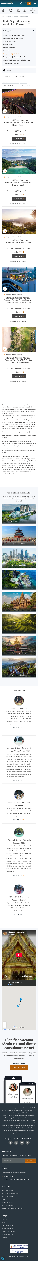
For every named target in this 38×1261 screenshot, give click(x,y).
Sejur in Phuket (8, 44)
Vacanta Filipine (19, 587)
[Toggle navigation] (35, 3)
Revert (5, 111)
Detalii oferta (18, 138)
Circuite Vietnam (19, 675)
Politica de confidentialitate (10, 1193)
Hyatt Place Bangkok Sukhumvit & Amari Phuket (18, 241)
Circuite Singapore (19, 521)
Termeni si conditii (7, 1190)
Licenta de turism (7, 1202)
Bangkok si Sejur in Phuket (11, 54)
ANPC (4, 1199)
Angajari (4, 1219)
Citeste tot (17, 728)
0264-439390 (19, 1063)
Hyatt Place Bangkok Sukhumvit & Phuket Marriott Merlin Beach (18, 182)
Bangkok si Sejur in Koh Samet (13, 38)
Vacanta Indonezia (19, 631)
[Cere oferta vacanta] (29, 3)
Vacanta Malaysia (19, 565)
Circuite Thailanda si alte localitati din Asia (16, 60)
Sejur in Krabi (7, 51)
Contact (4, 1237)
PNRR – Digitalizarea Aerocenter (12, 1208)
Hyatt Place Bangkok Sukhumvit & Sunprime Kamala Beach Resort (18, 122)
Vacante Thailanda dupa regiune (14, 35)
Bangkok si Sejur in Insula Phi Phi (14, 57)
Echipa (4, 1222)
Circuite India (19, 609)
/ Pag (28, 85)
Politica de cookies (8, 1196)
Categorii (7, 30)
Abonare (30, 1161)
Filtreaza (9, 70)
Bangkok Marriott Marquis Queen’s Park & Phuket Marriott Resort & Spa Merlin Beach (18, 300)
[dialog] (3, 1258)
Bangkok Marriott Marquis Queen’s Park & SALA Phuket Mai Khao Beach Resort (18, 360)
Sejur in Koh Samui (9, 41)
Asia (3, 16)
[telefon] (21, 3)
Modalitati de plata (7, 1228)
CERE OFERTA (19, 1067)
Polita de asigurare (8, 1205)
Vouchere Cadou (7, 1225)
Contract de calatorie (8, 1231)
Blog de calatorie (7, 1234)
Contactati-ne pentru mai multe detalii (14, 1172)
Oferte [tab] (7, 76)
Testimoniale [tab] (19, 76)
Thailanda (9, 16)
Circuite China (19, 543)
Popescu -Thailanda (19, 708)
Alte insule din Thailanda (11, 63)
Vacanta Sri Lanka (19, 653)
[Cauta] (25, 3)
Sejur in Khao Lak (9, 47)
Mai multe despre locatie (18, 143)
